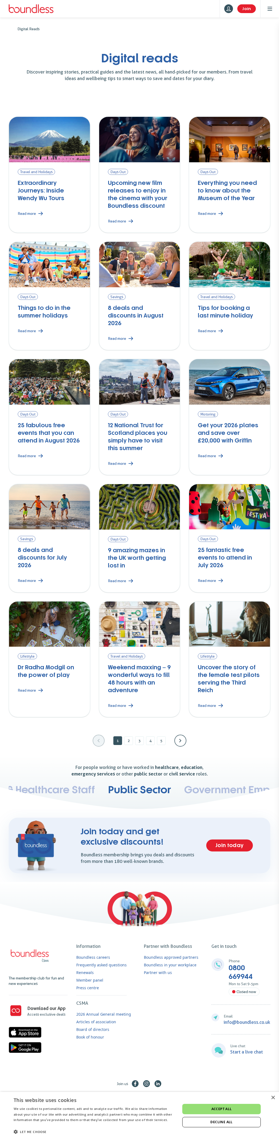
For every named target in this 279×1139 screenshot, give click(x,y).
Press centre (87, 987)
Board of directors (92, 1029)
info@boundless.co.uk (247, 1022)
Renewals (85, 972)
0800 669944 (241, 972)
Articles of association (96, 1021)
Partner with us (158, 972)
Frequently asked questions (101, 964)
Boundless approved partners (171, 957)
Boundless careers (93, 957)
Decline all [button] (221, 1122)
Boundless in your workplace (170, 964)
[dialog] (139, 1115)
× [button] (273, 1098)
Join (246, 9)
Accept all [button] (221, 1109)
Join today (230, 845)
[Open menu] (270, 9)
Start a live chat (246, 1052)
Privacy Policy (24, 1125)
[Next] (180, 741)
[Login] (228, 8)
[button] (94, 1131)
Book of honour (90, 1037)
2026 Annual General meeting (103, 1014)
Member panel (89, 980)
